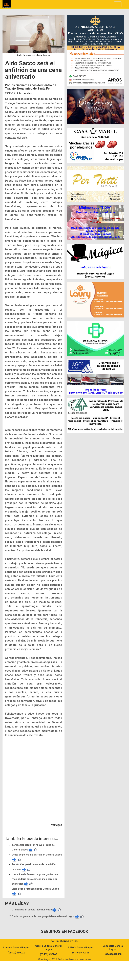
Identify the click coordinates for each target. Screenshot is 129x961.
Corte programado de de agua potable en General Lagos (43, 916)
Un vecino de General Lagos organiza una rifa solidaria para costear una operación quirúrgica (35, 879)
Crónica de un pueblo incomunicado (32, 909)
